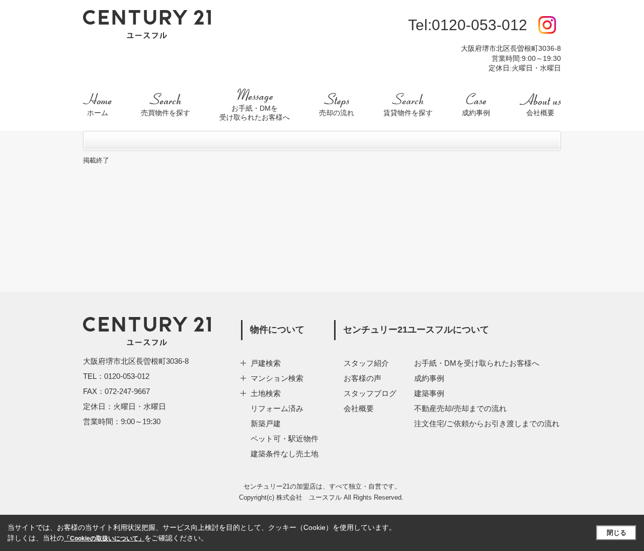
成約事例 (429, 378)
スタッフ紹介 (366, 363)
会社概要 (359, 408)
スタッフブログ (370, 393)
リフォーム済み (277, 408)
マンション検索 (277, 378)
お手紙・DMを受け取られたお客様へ (476, 363)
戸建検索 (266, 363)
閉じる (616, 532)
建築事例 (429, 393)
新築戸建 (266, 423)
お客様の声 (362, 378)
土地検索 (266, 393)
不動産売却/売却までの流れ (460, 408)
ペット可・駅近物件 (284, 438)
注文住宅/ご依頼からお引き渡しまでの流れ (486, 423)
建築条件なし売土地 (284, 453)
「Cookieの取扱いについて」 (104, 538)
